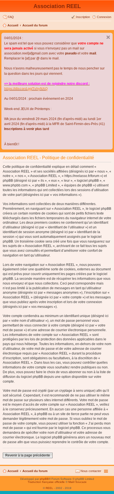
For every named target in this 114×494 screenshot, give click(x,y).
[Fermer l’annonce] (108, 37)
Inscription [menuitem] (83, 17)
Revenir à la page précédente (27, 455)
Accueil (12, 25)
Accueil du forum (35, 25)
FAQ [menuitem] (11, 17)
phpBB (44, 478)
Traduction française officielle (46, 481)
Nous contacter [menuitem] (91, 471)
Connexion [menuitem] (104, 17)
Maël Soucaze (77, 481)
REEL (49, 488)
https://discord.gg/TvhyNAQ (26, 89)
